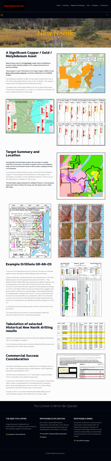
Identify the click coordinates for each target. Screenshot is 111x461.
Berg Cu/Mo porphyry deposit (16, 73)
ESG (88, 5)
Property (66, 5)
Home (58, 5)
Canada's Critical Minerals (16, 434)
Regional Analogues (78, 5)
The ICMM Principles (82, 440)
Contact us (104, 5)
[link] (81, 73)
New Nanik (27, 63)
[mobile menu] (2, 15)
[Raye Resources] (14, 6)
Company (94, 5)
